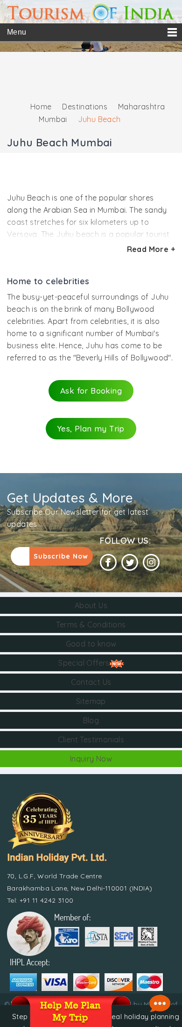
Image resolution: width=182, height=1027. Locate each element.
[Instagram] (151, 563)
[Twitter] (129, 563)
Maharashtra (141, 106)
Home (41, 106)
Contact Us (91, 682)
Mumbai (53, 119)
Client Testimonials (91, 739)
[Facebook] (108, 563)
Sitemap (91, 701)
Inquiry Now (91, 758)
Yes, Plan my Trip (91, 428)
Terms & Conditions (91, 624)
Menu (17, 32)
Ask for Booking (91, 390)
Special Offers (84, 663)
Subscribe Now (61, 556)
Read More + (151, 249)
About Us (91, 605)
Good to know (91, 643)
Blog (91, 720)
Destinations (84, 106)
